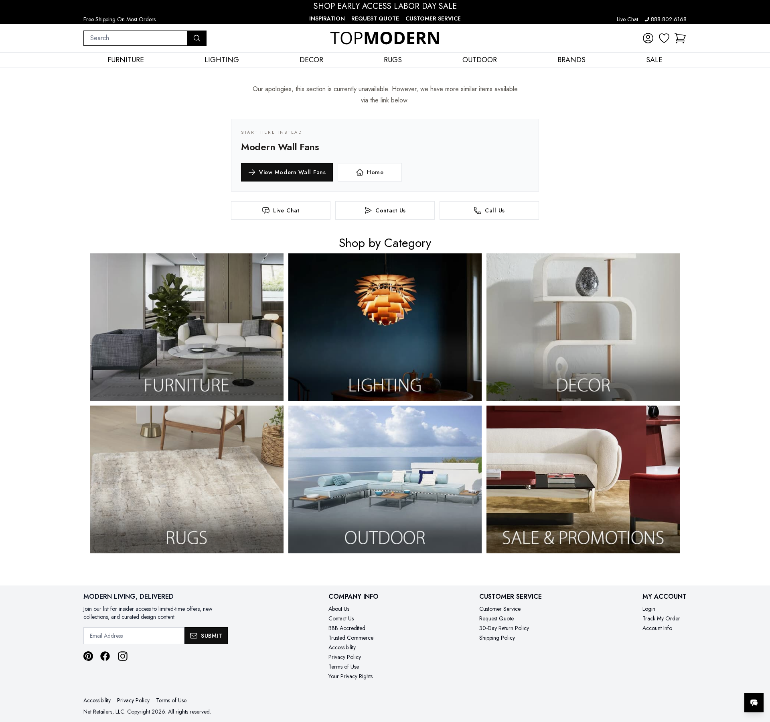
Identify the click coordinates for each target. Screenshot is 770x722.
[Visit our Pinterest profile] (88, 656)
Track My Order (661, 618)
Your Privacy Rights (350, 676)
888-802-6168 (669, 19)
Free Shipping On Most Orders (119, 19)
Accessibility (342, 647)
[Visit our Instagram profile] (122, 656)
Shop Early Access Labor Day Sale (385, 6)
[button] (680, 38)
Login (648, 609)
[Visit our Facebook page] (105, 656)
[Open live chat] (754, 702)
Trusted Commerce (350, 638)
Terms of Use (343, 667)
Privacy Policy (344, 657)
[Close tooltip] (757, 678)
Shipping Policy (497, 638)
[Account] (648, 38)
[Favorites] (664, 38)
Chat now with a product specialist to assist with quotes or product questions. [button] (697, 682)
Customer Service (433, 18)
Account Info (657, 628)
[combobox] (135, 38)
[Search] (197, 38)
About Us (338, 609)
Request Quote (375, 18)
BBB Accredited (346, 628)
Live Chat (627, 19)
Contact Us (341, 618)
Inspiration (327, 18)
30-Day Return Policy (504, 628)
